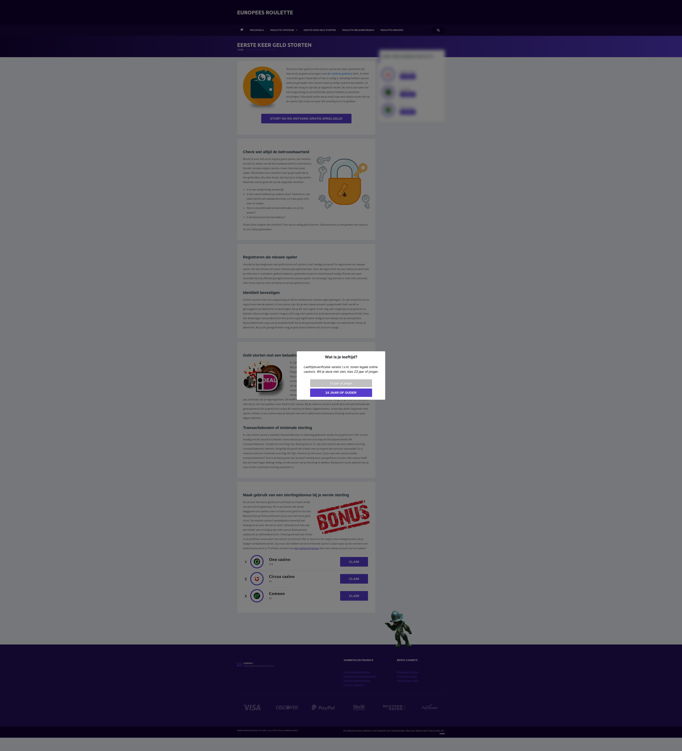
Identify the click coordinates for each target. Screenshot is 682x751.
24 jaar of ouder (341, 392)
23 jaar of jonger (341, 383)
